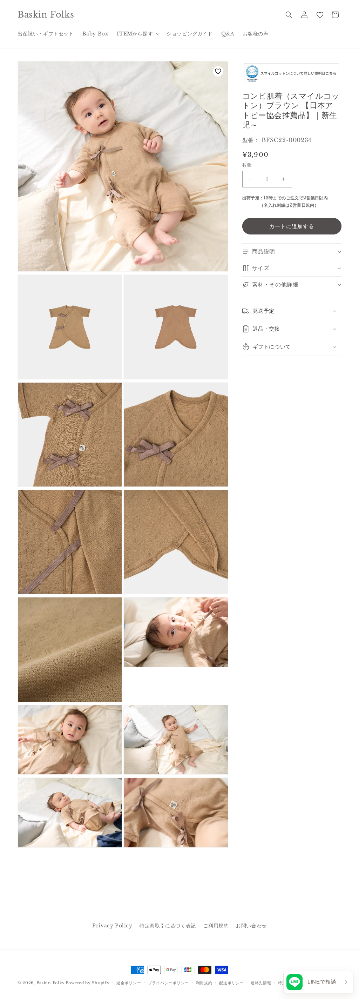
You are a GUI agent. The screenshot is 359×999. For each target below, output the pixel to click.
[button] (137, 33)
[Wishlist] (319, 14)
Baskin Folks (50, 982)
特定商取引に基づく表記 (168, 925)
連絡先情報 (261, 982)
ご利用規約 (216, 925)
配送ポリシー (231, 982)
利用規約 (204, 982)
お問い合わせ (251, 925)
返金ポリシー (128, 982)
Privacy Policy (112, 925)
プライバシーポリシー (168, 982)
